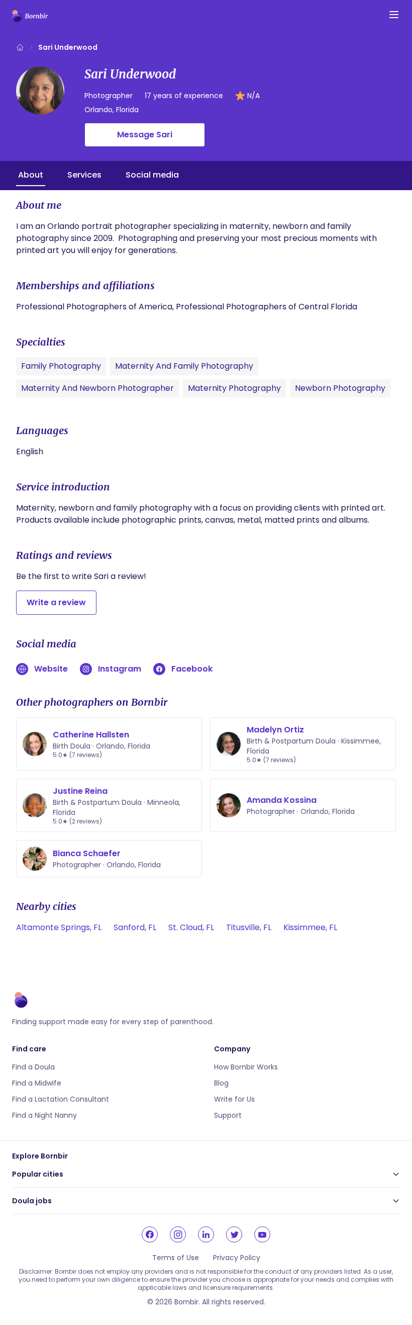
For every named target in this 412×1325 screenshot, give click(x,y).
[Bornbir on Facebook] (150, 1234)
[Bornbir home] (30, 16)
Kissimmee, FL (310, 927)
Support (228, 1115)
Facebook (192, 669)
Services (84, 175)
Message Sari (144, 134)
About (30, 175)
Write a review (56, 602)
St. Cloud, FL (191, 927)
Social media (152, 175)
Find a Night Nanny (44, 1115)
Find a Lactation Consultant (60, 1099)
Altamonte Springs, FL (58, 927)
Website (51, 669)
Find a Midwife (36, 1083)
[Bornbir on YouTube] (262, 1234)
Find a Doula (33, 1067)
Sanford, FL (135, 927)
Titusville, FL (248, 927)
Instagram (119, 669)
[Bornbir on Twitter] (234, 1234)
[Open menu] (394, 15)
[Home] (20, 47)
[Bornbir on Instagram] (178, 1234)
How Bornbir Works (246, 1067)
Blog (221, 1083)
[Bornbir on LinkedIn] (206, 1234)
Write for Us (234, 1099)
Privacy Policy (236, 1258)
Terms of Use (175, 1258)
